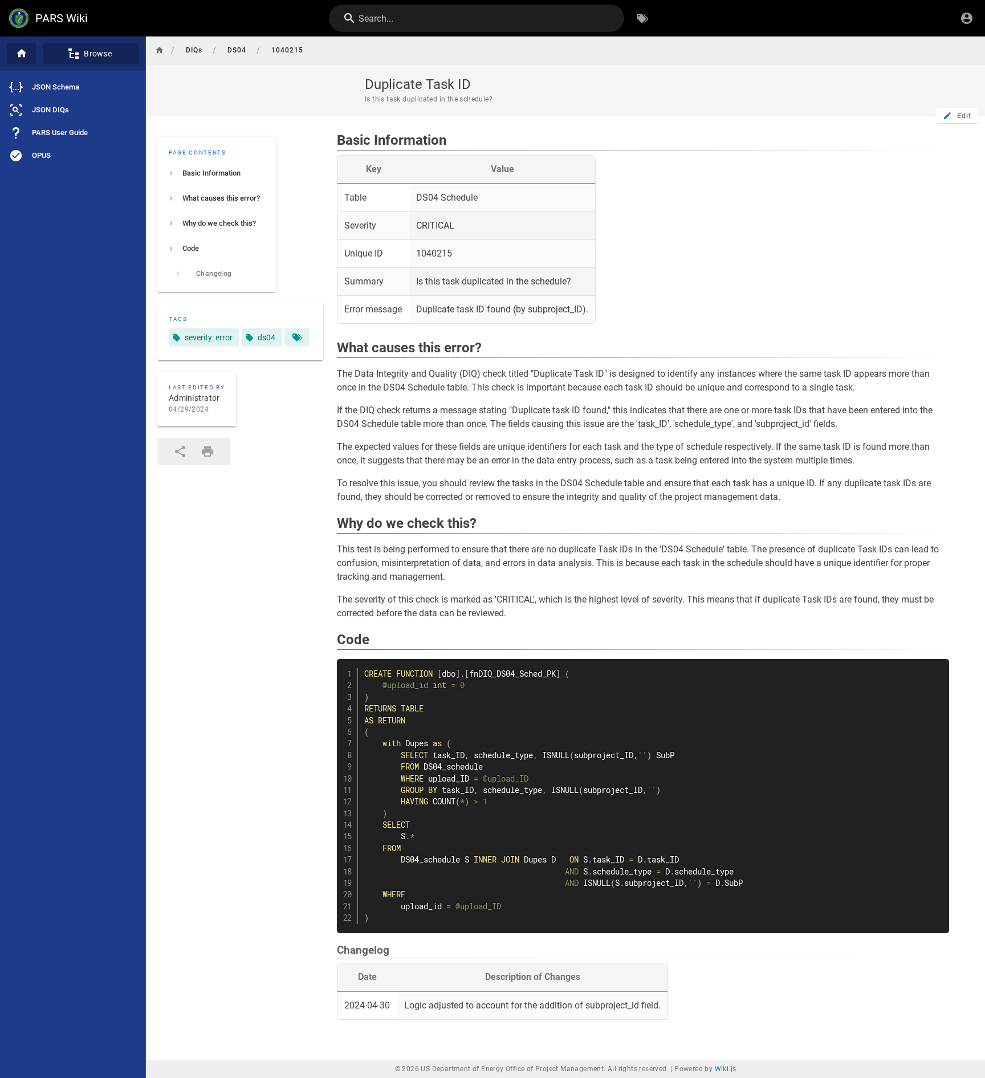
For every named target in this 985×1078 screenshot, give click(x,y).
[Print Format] (207, 451)
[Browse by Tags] (642, 18)
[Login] (966, 18)
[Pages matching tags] (297, 337)
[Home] (21, 53)
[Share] (180, 451)
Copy (935, 669)
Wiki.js (725, 1069)
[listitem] (216, 173)
